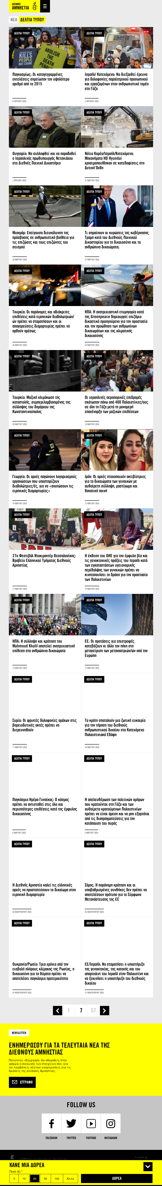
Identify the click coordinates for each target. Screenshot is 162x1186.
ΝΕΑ (13, 20)
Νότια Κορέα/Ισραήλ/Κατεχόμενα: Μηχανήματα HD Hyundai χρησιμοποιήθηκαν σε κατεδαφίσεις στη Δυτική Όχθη (117, 145)
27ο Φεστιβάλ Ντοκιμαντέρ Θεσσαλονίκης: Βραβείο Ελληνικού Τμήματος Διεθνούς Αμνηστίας (45, 551)
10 (24, 1178)
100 (57, 1178)
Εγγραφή (26, 1082)
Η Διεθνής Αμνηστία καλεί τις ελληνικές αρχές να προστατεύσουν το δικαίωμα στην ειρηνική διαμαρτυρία (45, 877)
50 (45, 1178)
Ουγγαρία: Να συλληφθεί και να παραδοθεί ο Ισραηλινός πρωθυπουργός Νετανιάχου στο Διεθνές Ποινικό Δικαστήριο (45, 145)
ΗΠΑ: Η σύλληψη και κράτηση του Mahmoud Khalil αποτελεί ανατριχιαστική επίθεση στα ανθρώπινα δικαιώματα (45, 633)
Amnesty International (24, 6)
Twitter (71, 1138)
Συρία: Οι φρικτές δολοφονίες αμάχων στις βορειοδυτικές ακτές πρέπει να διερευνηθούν (45, 712)
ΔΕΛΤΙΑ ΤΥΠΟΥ (22, 33)
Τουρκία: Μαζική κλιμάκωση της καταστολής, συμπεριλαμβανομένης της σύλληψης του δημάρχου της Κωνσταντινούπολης (45, 389)
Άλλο (70, 1178)
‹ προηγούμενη (57, 1010)
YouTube (91, 1138)
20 (34, 1178)
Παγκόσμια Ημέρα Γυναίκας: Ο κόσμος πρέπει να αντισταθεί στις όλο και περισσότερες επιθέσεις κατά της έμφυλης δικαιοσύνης (45, 795)
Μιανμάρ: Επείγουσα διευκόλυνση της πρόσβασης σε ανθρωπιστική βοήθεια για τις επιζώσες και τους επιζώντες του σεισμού (45, 224)
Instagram (110, 1138)
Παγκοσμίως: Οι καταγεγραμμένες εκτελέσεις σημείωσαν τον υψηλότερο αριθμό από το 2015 (45, 66)
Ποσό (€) (15, 1171)
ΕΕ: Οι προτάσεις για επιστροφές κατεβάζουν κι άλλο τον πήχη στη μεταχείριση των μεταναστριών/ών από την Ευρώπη (117, 633)
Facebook (51, 1138)
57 (93, 1010)
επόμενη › (104, 1010)
